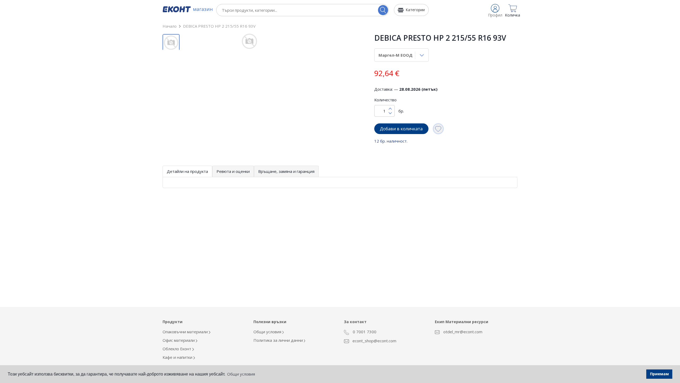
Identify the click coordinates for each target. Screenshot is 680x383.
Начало (170, 26)
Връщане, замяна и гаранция (286, 171)
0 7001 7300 (364, 331)
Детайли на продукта (187, 171)
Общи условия (267, 331)
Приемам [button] (659, 373)
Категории (415, 9)
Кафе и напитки (178, 357)
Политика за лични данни (278, 340)
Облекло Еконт (177, 348)
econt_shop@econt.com (373, 340)
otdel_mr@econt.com (462, 331)
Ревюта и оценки (233, 171)
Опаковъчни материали (186, 331)
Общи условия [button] (241, 374)
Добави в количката (401, 129)
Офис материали (179, 340)
